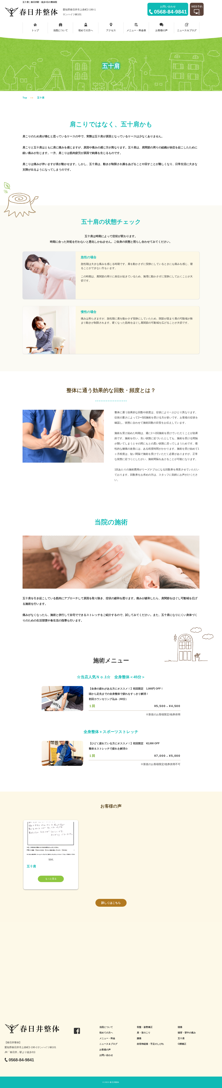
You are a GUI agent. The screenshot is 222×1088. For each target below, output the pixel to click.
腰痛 (139, 1038)
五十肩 (181, 1038)
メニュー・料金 (107, 1038)
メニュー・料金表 (136, 30)
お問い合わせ (106, 1055)
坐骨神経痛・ (143, 1044)
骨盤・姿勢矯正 (145, 1027)
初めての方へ (85, 30)
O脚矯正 (182, 1044)
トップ (35, 30)
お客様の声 (161, 30)
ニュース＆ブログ (187, 30)
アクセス (111, 30)
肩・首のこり (143, 1032)
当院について (60, 30)
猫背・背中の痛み (187, 1032)
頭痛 (180, 1027)
